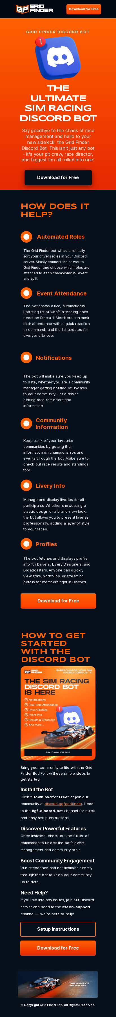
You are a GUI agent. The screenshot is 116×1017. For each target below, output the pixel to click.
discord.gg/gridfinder (63, 803)
